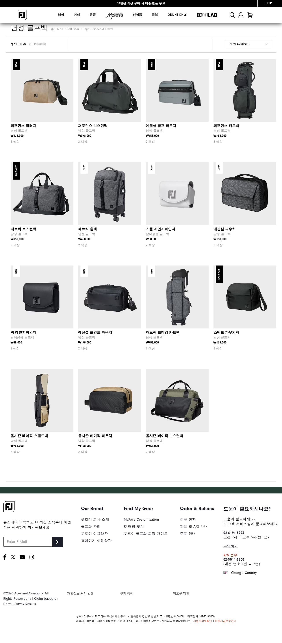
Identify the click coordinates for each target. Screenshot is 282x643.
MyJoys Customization (141, 520)
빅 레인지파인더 (23, 332)
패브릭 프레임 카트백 (163, 332)
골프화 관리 (91, 527)
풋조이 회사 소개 (95, 520)
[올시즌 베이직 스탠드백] (42, 400)
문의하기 (230, 546)
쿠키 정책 (126, 593)
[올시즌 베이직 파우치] (109, 400)
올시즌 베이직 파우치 (95, 436)
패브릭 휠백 (87, 229)
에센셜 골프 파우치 (161, 126)
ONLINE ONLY (177, 15)
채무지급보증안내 (225, 620)
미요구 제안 (181, 593)
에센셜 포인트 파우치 (95, 332)
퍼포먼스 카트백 (226, 126)
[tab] (250, 15)
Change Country (244, 573)
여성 (77, 15)
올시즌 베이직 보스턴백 (164, 436)
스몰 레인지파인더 (160, 229)
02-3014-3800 (233, 559)
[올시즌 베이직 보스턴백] (177, 400)
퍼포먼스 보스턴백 (93, 126)
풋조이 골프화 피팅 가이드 (146, 534)
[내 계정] (241, 15)
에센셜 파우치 (224, 229)
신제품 (137, 15)
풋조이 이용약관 (94, 534)
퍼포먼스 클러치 (23, 126)
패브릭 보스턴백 (23, 229)
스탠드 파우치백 (226, 332)
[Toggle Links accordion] (96, 508)
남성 (61, 15)
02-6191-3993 (233, 533)
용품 (93, 15)
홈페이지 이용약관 (96, 541)
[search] (232, 15)
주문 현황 (188, 520)
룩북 (155, 15)
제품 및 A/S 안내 (194, 527)
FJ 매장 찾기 (134, 527)
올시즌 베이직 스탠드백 (29, 436)
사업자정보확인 (202, 620)
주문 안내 (188, 534)
